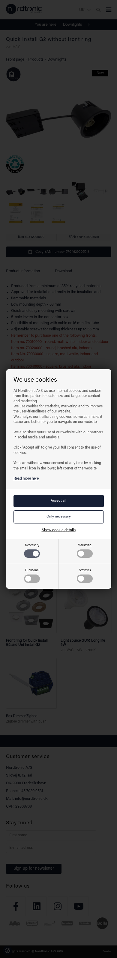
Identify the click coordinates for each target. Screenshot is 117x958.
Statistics (85, 570)
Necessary (32, 545)
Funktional (32, 570)
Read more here (26, 478)
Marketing (85, 545)
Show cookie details (59, 530)
